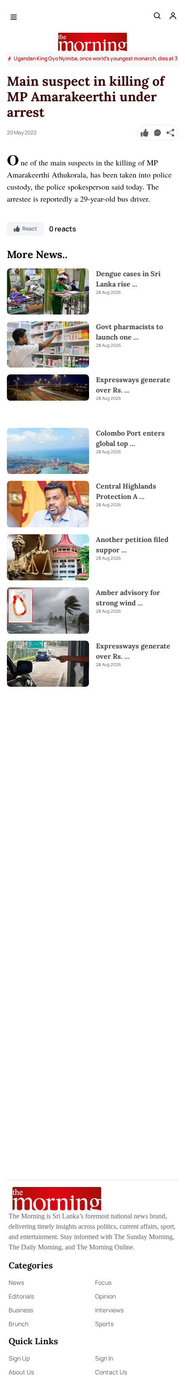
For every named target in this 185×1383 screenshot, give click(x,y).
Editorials (21, 1296)
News (16, 1282)
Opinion (105, 1296)
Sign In (104, 1358)
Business (21, 1310)
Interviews (109, 1310)
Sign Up (19, 1358)
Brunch (18, 1324)
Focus (103, 1282)
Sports (104, 1324)
